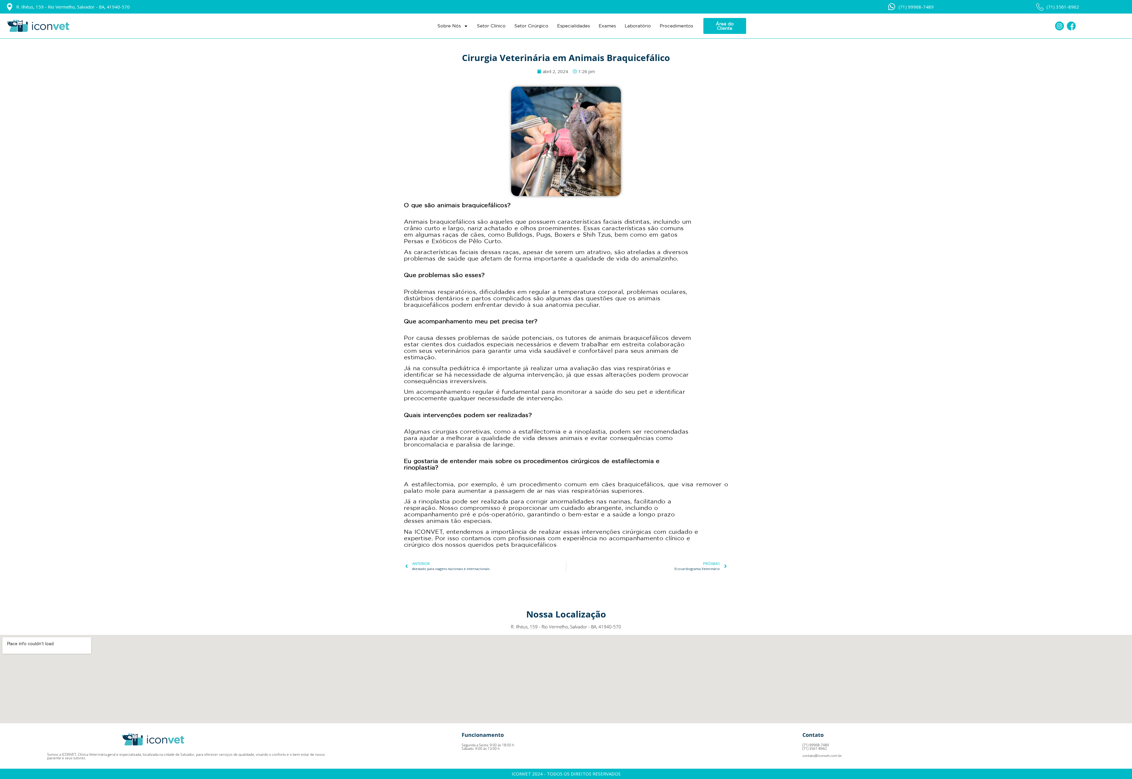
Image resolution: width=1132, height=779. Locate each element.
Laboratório (638, 25)
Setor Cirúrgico (531, 25)
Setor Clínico (491, 25)
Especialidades (573, 25)
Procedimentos (676, 25)
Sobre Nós (449, 25)
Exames (607, 25)
